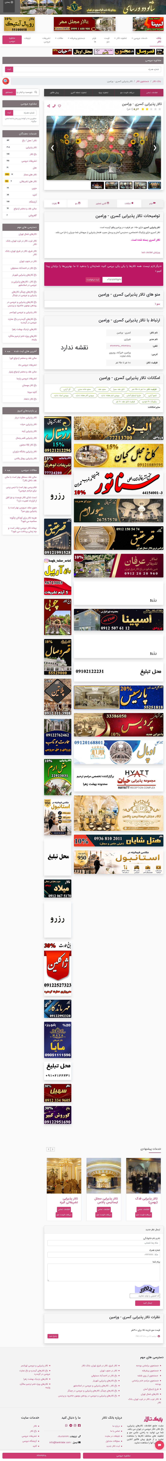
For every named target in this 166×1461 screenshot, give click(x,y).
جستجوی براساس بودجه (147, 1365)
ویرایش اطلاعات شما (151, 252)
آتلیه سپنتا (32, 392)
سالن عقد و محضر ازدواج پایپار (23, 372)
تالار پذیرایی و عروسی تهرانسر (23, 312)
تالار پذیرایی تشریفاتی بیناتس (67, 1200)
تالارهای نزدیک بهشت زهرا (24, 329)
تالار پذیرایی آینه (29, 431)
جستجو (9, 92)
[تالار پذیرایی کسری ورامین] (104, 148)
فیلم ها (94, 39)
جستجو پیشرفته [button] (77, 38)
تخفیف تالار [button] (121, 38)
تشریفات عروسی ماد (27, 365)
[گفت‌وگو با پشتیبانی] (159, 1445)
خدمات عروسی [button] (140, 38)
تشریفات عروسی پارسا (27, 378)
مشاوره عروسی (12, 39)
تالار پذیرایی (22, 147)
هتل (22, 168)
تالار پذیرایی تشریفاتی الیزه (109, 1200)
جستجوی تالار (142, 81)
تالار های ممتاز (21, 174)
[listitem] (154, 185)
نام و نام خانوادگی (151, 1238)
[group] (104, 148)
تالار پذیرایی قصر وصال (26, 438)
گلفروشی (22, 215)
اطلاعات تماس (152, 92)
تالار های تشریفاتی (21, 181)
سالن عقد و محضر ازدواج (22, 208)
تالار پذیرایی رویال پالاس (25, 458)
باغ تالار (22, 154)
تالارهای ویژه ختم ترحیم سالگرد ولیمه (22, 337)
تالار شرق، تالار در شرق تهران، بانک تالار (21, 252)
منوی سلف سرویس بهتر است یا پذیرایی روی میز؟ (22, 509)
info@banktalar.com (60, 1442)
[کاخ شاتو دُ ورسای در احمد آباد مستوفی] (93, 7)
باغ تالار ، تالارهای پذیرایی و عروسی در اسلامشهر (24, 283)
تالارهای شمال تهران (28, 234)
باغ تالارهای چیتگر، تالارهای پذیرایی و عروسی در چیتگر (24, 293)
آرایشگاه (22, 202)
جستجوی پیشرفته (150, 1370)
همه (8, 351)
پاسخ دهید (53, 1336)
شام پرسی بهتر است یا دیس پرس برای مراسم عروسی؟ (21, 488)
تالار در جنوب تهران (28, 261)
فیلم (151, 203)
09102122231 (63, 1436)
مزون (22, 188)
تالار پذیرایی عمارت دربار (26, 417)
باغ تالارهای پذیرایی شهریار (24, 275)
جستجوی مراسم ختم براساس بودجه (146, 1382)
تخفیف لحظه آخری (79, 92)
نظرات (54, 203)
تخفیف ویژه (103, 92)
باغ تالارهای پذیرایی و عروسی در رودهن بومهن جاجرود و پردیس (22, 303)
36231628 (126, 346)
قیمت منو (106, 39)
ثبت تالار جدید (113, 1446)
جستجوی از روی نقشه (148, 1375)
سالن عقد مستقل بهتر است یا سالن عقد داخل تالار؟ (21, 478)
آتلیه (22, 195)
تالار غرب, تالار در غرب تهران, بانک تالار (21, 242)
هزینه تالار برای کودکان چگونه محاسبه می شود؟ (23, 519)
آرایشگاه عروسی (29, 1441)
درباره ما (116, 1426)
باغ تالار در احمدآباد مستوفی (24, 268)
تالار (35, 1426)
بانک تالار (155, 39)
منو (76, 203)
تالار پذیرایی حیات (28, 424)
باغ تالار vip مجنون (28, 445)
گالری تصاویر (101, 203)
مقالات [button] (60, 38)
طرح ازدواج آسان (151, 1389)
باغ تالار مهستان (29, 385)
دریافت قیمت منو (127, 92)
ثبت (9, 69)
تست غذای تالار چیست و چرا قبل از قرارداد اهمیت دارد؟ (21, 499)
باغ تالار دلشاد (30, 399)
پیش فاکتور (54, 92)
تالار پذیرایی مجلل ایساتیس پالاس (146, 1200)
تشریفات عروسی (46, 39)
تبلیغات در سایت (112, 1436)
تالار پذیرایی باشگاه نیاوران (25, 451)
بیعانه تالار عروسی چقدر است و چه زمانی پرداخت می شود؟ (22, 529)
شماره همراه (154, 1250)
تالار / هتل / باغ (22, 140)
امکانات (127, 203)
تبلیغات (27, 38)
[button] (53, 1149)
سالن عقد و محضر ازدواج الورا (23, 358)
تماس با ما (115, 1431)
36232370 (115, 346)
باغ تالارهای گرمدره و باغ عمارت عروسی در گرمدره (22, 320)
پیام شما (156, 1262)
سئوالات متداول (113, 1441)
